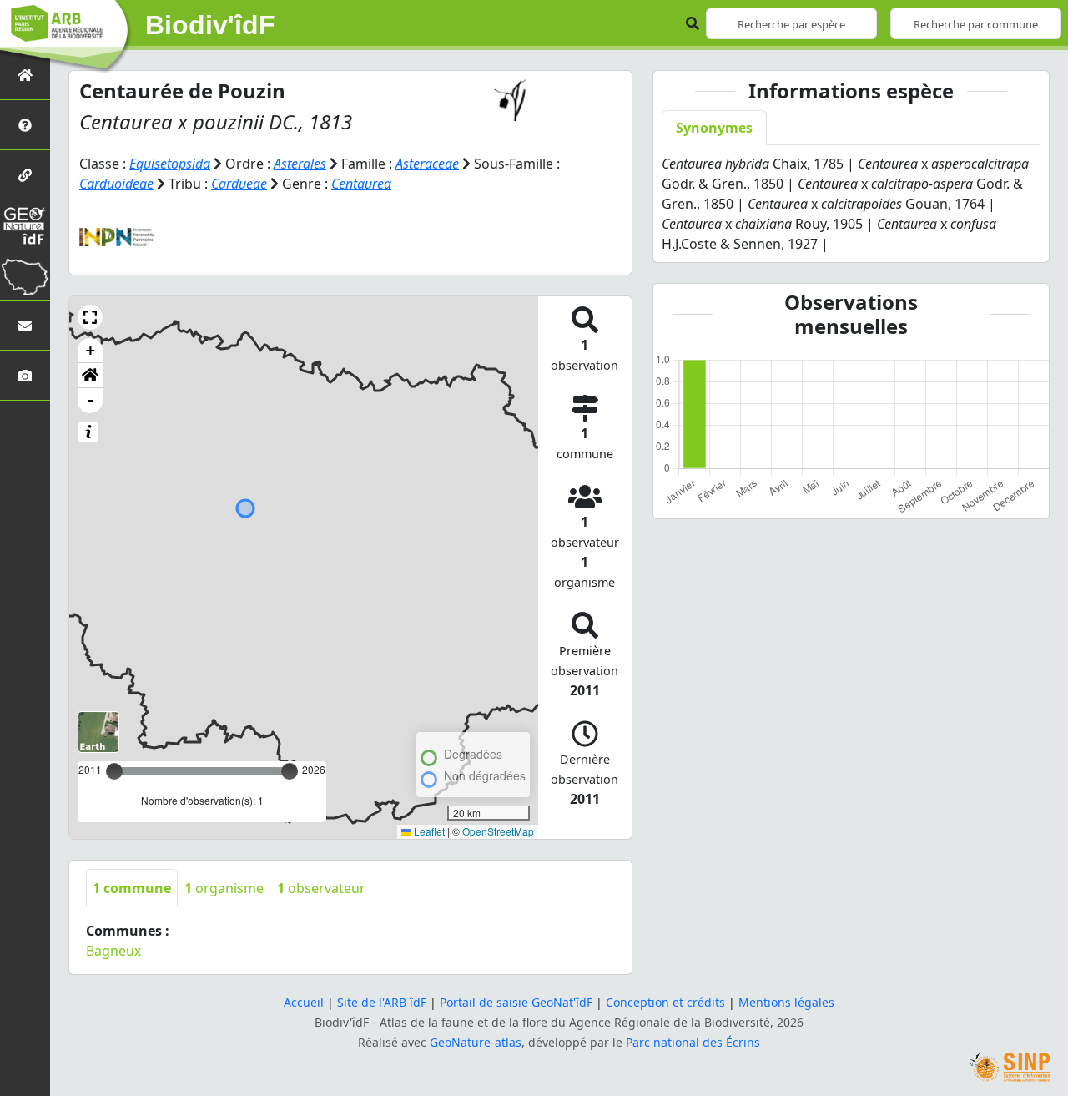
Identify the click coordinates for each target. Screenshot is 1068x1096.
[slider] (289, 771)
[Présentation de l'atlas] (25, 124)
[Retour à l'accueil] (25, 74)
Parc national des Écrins (693, 1042)
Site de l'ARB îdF (381, 1002)
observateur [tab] (321, 888)
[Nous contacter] (25, 325)
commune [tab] (132, 888)
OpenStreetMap (498, 831)
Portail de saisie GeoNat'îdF (516, 1002)
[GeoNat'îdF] (25, 225)
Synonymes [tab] (714, 128)
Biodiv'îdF (210, 25)
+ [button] (90, 350)
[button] (90, 317)
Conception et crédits (665, 1002)
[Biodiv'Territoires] (25, 275)
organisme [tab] (224, 888)
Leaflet (428, 831)
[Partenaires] (25, 175)
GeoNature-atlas (475, 1042)
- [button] (90, 400)
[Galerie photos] (25, 375)
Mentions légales (786, 1002)
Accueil (304, 1002)
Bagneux (113, 951)
